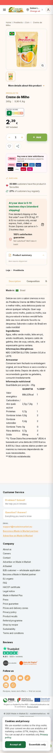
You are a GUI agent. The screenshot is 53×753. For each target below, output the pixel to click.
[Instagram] (13, 678)
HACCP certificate (11, 587)
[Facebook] (6, 678)
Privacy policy (9, 612)
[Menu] (4, 9)
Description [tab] (15, 281)
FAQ (5, 583)
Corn (27, 22)
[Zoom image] (42, 65)
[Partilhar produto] (17, 146)
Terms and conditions (13, 633)
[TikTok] (27, 678)
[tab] (10, 76)
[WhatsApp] (13, 685)
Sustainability (9, 629)
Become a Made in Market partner (20, 531)
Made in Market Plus (13, 595)
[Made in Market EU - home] (16, 10)
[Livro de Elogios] (28, 663)
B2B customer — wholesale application (21, 570)
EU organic (8, 578)
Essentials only (37, 744)
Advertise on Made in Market (18, 535)
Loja (8, 270)
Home (8, 22)
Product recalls (10, 616)
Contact (6, 557)
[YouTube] (20, 678)
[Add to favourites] (9, 146)
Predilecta (18, 22)
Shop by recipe (10, 624)
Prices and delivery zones (15, 608)
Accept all (15, 744)
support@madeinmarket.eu (17, 526)
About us (7, 549)
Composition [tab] (33, 281)
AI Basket (7, 566)
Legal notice (9, 591)
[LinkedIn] (6, 685)
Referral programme (12, 620)
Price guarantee (10, 603)
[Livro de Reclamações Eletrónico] (9, 663)
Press (5, 599)
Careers (7, 553)
